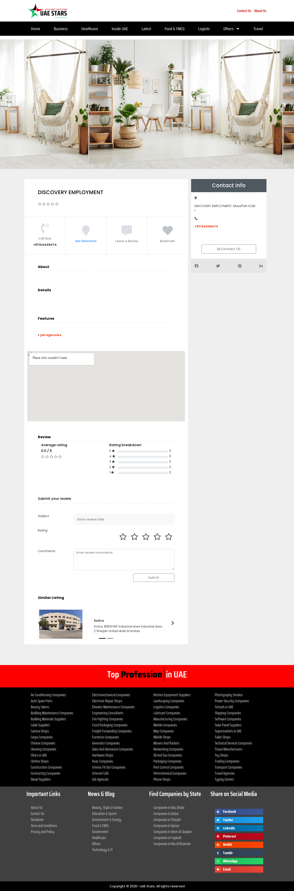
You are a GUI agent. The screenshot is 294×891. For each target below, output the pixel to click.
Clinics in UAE (39, 755)
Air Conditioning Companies (48, 695)
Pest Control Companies (168, 767)
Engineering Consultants (107, 713)
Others (228, 28)
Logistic (204, 28)
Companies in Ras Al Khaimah (172, 844)
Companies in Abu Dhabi (168, 807)
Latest (146, 28)
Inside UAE (120, 28)
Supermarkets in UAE (228, 731)
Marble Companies (165, 725)
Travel (258, 28)
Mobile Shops (162, 737)
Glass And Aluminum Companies (112, 749)
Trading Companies (227, 761)
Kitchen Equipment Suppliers (171, 695)
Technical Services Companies (233, 743)
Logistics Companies (166, 707)
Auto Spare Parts (41, 701)
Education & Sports (104, 813)
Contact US (230, 248)
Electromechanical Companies (111, 695)
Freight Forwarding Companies (112, 731)
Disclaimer (37, 819)
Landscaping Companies (168, 701)
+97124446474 (206, 226)
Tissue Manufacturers (228, 749)
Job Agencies (100, 779)
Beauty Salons (40, 707)
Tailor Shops (223, 737)
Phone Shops (161, 779)
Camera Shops (40, 731)
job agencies (50, 335)
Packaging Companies (167, 761)
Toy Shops (221, 755)
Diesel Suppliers (41, 779)
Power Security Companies (232, 701)
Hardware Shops (102, 755)
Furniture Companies (105, 737)
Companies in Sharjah (167, 819)
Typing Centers (224, 779)
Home (35, 28)
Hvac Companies (102, 761)
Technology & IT (102, 850)
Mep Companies (163, 731)
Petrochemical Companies (169, 773)
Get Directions (86, 241)
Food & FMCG (175, 28)
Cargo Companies (42, 737)
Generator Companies (106, 743)
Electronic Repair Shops (107, 701)
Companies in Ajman (166, 825)
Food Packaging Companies (109, 725)
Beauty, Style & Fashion (107, 807)
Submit (153, 577)
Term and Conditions (44, 825)
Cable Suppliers (40, 725)
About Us (260, 11)
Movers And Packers (166, 743)
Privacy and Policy (42, 832)
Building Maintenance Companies (52, 713)
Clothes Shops (40, 761)
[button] (39, 623)
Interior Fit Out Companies (108, 767)
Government (100, 832)
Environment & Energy (106, 819)
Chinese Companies (43, 743)
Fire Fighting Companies (107, 719)
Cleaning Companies (43, 749)
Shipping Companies (228, 713)
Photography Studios (229, 695)
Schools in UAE (224, 707)
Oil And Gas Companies (167, 755)
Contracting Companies (45, 773)
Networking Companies (168, 749)
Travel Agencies (225, 773)
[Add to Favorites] (167, 233)
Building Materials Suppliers (48, 719)
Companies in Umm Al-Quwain (172, 832)
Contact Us (244, 11)
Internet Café (100, 773)
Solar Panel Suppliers (228, 725)
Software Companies (228, 719)
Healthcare (89, 28)
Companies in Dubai (165, 813)
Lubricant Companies (166, 713)
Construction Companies (46, 767)
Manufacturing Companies (170, 719)
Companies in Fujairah (167, 838)
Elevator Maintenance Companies (113, 707)
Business (61, 28)
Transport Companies (228, 767)
